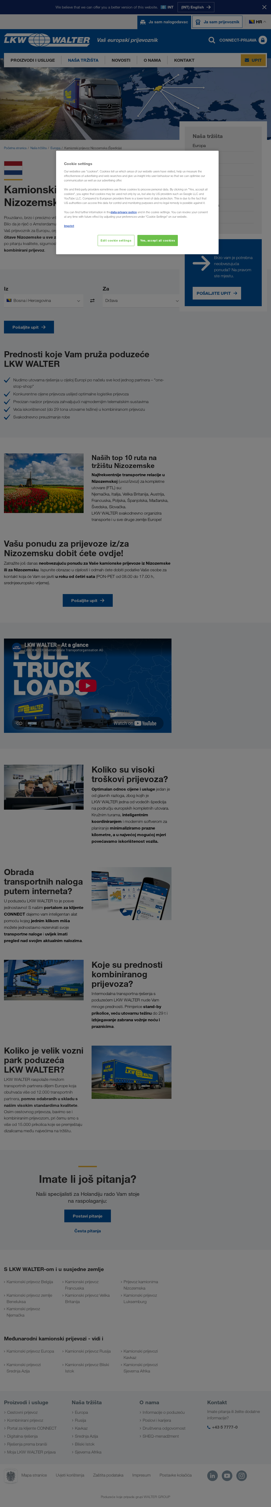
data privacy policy (124, 212)
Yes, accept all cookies (157, 240)
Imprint (69, 226)
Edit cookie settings (116, 240)
